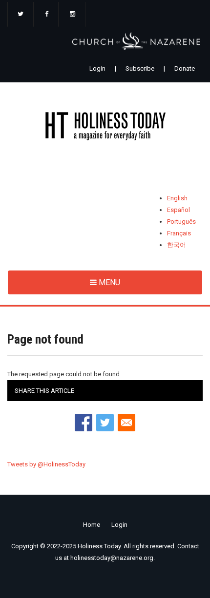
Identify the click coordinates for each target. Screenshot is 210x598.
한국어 (176, 245)
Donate (184, 68)
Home (91, 524)
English (177, 198)
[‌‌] (20, 14)
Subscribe (140, 68)
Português (181, 221)
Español (178, 209)
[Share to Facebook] (83, 422)
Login (97, 68)
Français (179, 233)
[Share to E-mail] (126, 422)
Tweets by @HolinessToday (46, 464)
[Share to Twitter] (105, 422)
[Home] (105, 128)
